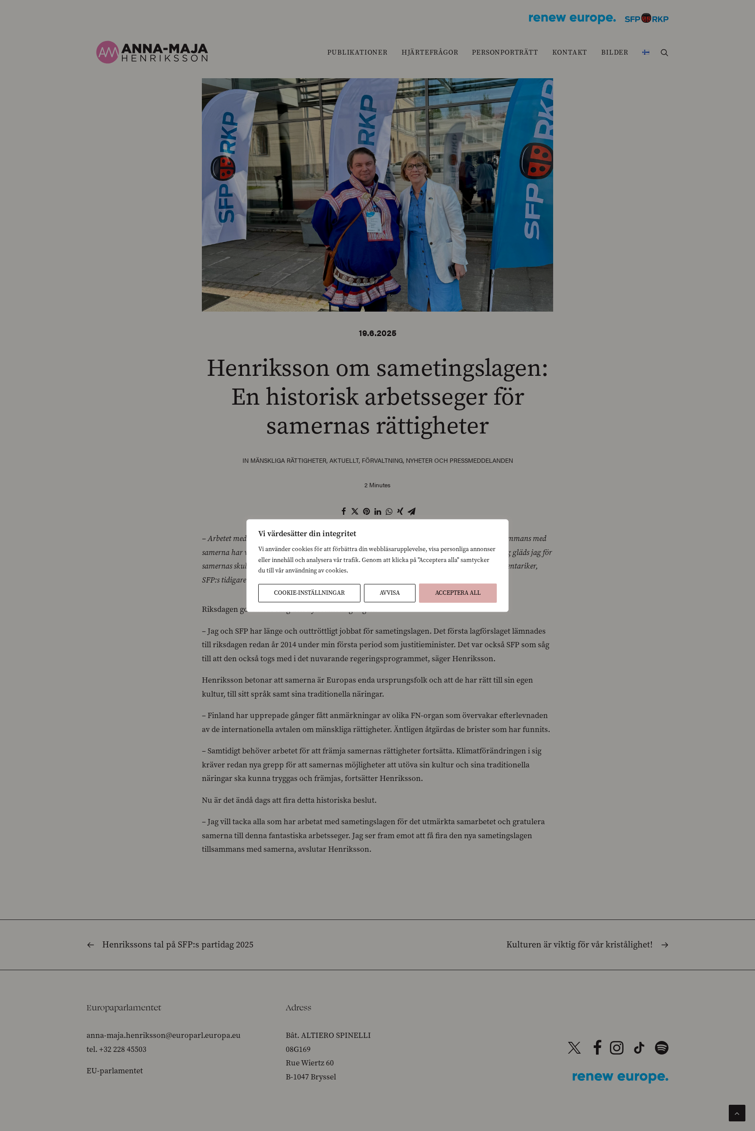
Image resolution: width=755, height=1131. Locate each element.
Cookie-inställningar (309, 593)
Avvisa (390, 593)
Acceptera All (458, 593)
